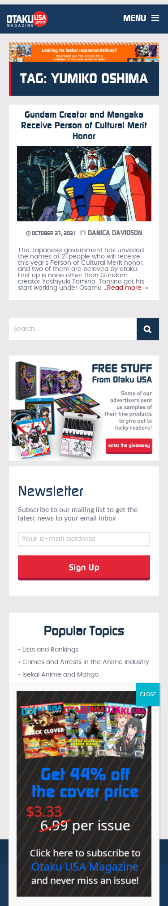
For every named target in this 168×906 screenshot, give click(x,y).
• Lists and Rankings (48, 650)
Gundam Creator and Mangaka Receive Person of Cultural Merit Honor (84, 125)
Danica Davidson (114, 233)
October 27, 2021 (53, 233)
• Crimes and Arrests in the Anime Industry (83, 662)
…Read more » (125, 288)
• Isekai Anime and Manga (58, 675)
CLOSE (148, 694)
